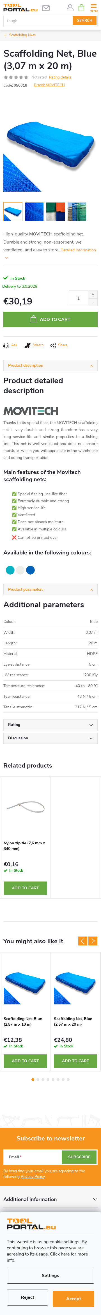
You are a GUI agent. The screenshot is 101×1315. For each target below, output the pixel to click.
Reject (27, 1297)
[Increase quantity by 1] (92, 294)
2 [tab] (37, 1079)
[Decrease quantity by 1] (92, 302)
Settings (50, 1276)
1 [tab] (32, 1079)
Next (92, 941)
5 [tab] (53, 1079)
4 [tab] (48, 1079)
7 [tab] (63, 1079)
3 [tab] (43, 1079)
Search (84, 20)
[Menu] (93, 7)
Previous (82, 941)
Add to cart (55, 319)
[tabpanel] (25, 838)
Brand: (49, 85)
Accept (73, 1299)
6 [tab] (58, 1079)
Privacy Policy (33, 1176)
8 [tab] (68, 1079)
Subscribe (79, 1157)
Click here (60, 1254)
